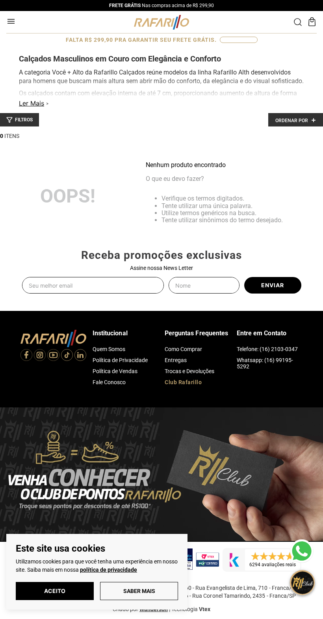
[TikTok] (67, 356)
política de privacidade (108, 570)
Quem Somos (109, 349)
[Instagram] (40, 356)
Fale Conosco (109, 382)
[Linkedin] (80, 356)
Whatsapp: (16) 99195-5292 (265, 363)
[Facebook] (26, 356)
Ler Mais (31, 103)
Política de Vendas (115, 371)
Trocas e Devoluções (189, 371)
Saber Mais (139, 591)
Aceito (54, 590)
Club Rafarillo (183, 382)
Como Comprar (183, 349)
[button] (19, 119)
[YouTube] (53, 356)
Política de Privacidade (120, 360)
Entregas (176, 360)
